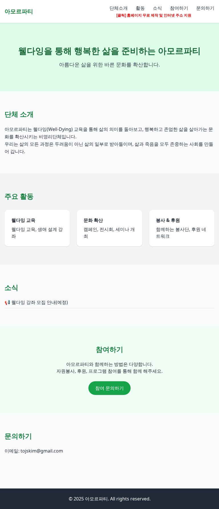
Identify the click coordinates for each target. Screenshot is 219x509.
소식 (157, 8)
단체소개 (119, 8)
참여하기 (179, 8)
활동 (140, 8)
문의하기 (205, 8)
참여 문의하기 (109, 388)
